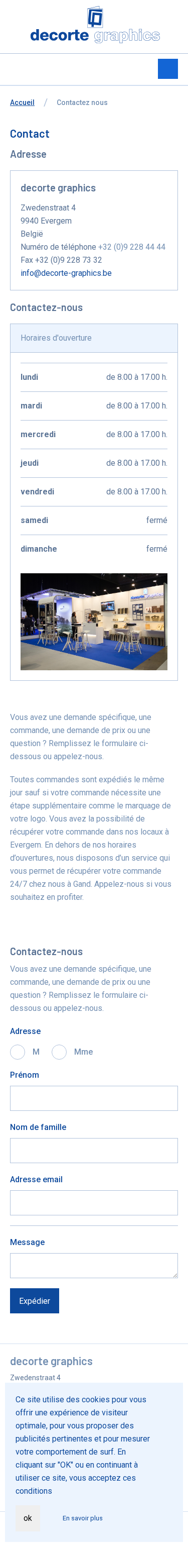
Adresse (25, 1031)
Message (27, 1242)
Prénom (24, 1075)
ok (28, 1518)
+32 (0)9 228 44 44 (131, 247)
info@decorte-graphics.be (66, 273)
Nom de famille (38, 1127)
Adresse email (36, 1179)
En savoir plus (83, 1518)
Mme (83, 1052)
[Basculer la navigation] (168, 69)
